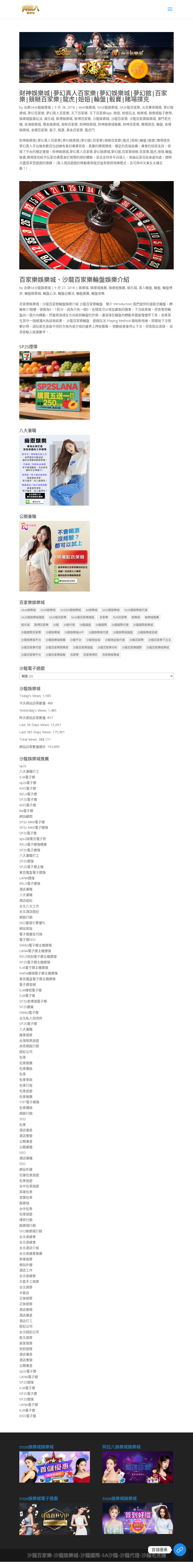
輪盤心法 (49, 293)
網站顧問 (25, 816)
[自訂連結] (179, 1549)
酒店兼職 (25, 889)
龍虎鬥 (90, 130)
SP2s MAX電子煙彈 (33, 827)
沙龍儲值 (85, 625)
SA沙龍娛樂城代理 (135, 610)
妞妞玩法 (128, 113)
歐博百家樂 (82, 118)
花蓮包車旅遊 (29, 1175)
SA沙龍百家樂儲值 (82, 617)
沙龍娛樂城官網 (147, 632)
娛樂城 (142, 113)
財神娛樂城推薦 (109, 124)
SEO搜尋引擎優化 (32, 923)
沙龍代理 (69, 625)
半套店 (24, 1292)
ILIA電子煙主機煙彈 (33, 967)
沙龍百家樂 (119, 118)
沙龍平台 (75, 640)
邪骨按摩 (25, 1259)
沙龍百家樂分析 (107, 647)
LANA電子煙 (28, 1377)
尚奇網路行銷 (29, 1046)
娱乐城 (49, 118)
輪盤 (159, 124)
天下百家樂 (79, 113)
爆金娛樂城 (51, 124)
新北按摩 (25, 1337)
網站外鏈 (25, 1169)
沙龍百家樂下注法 (159, 640)
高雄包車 (25, 1191)
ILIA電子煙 (27, 777)
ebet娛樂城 (87, 107)
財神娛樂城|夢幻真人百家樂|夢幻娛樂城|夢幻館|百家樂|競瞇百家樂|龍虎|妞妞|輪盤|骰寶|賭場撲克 (93, 96)
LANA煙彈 (27, 878)
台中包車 (25, 1208)
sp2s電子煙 (27, 782)
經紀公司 (25, 1051)
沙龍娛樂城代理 (98, 632)
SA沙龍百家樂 (130, 107)
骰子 (52, 130)
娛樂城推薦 (98, 287)
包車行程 (25, 1085)
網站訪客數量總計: (33, 746)
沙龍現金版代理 (115, 640)
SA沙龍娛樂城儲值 (32, 617)
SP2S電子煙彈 (29, 850)
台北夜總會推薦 (30, 1253)
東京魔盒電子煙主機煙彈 (37, 979)
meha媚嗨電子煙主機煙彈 (38, 973)
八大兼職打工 (29, 771)
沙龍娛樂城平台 (31, 640)
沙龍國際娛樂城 (143, 625)
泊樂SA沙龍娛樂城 (37, 107)
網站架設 (25, 928)
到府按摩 (25, 1349)
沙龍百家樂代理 (31, 647)
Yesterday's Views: (33, 710)
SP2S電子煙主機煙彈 (34, 962)
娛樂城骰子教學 (160, 113)
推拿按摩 (25, 1035)
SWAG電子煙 (29, 1012)
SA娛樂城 (91, 610)
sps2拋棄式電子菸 (32, 838)
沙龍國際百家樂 (31, 632)
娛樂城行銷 (27, 1225)
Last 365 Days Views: (35, 732)
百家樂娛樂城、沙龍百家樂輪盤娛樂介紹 (74, 279)
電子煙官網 (27, 984)
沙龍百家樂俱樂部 (57, 647)
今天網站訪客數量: (33, 703)
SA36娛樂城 (48, 610)
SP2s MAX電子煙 (32, 822)
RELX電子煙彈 (29, 883)
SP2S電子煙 (28, 799)
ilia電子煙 (26, 810)
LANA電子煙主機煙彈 (35, 951)
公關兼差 (25, 1141)
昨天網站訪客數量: (33, 717)
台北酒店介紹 (29, 1248)
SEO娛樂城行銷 (30, 1231)
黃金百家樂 (74, 130)
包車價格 (25, 1068)
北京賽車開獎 (152, 107)
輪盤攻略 (98, 293)
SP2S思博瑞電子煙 (33, 1001)
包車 (22, 1057)
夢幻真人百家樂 (57, 113)
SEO (22, 1119)
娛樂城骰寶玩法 (30, 118)
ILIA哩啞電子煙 (30, 990)
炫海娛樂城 (32, 124)
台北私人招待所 (30, 1018)
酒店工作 (25, 1270)
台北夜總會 (27, 1236)
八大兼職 (25, 895)
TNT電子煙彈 (29, 1102)
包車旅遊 (25, 1091)
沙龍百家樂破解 (55, 655)
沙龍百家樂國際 (132, 647)
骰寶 (61, 130)
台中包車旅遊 (29, 1186)
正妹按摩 (25, 1298)
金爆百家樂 (39, 130)
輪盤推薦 (82, 293)
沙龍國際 (101, 625)
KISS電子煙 (27, 788)
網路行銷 (25, 917)
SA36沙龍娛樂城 (70, 610)
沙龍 (56, 625)
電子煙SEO (27, 939)
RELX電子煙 (28, 794)
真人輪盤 (145, 287)
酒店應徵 (25, 1135)
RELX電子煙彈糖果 (33, 844)
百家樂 (103, 617)
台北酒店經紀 (29, 911)
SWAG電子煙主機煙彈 (35, 945)
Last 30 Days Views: (35, 724)
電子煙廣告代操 (30, 934)
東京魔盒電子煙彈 (32, 872)
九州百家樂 (120, 617)
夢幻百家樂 (36, 113)
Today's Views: (31, 696)
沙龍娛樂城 (101, 118)
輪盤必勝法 (66, 293)
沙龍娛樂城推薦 (55, 640)
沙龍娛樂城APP (74, 632)
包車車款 (25, 1079)
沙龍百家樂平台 (31, 655)
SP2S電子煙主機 (31, 866)
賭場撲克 (147, 124)
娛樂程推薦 (117, 287)
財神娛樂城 (88, 124)
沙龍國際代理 (120, 625)
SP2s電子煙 (28, 833)
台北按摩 (25, 1287)
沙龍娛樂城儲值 (123, 632)
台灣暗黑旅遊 (29, 1040)
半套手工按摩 (29, 1281)
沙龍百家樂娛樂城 (142, 118)
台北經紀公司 (29, 1332)
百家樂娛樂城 (110, 655)
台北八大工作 (29, 906)
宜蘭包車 (25, 1197)
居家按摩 (25, 1343)
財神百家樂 (131, 124)
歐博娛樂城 (64, 118)
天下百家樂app (100, 113)
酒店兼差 (25, 1130)
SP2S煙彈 (26, 861)
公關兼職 (25, 1147)
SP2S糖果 (26, 1007)
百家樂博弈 (90, 655)
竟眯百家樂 (69, 124)
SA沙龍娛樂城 (107, 107)
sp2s (22, 766)
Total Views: (29, 739)
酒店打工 (25, 1321)
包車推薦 (25, 1063)
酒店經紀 (25, 900)
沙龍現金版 (93, 640)
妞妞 (116, 113)
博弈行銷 (25, 1219)
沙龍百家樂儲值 (83, 647)
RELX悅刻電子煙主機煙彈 (38, 956)
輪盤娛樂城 (32, 293)
